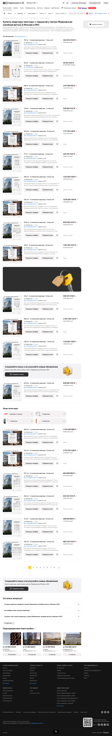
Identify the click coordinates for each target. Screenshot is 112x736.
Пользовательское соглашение (47, 712)
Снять (31, 690)
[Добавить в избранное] (57, 53)
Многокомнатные (8, 690)
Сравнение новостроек (63, 675)
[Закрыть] (108, 13)
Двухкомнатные (7, 695)
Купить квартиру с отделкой (65, 703)
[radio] (33, 567)
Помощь (76, 712)
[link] (106, 3)
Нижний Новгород (8, 680)
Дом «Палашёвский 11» (30, 44)
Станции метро (61, 673)
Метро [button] (91, 13)
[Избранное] (63, 3)
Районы (59, 670)
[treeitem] (8, 8)
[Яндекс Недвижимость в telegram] (108, 712)
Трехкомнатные (7, 700)
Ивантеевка (33, 680)
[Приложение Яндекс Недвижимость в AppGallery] (105, 724)
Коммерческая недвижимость (92, 670)
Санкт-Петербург (8, 670)
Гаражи (86, 673)
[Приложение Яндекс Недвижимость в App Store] (99, 724)
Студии (5, 693)
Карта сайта (83, 712)
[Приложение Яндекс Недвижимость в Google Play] (102, 724)
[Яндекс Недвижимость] (13, 3)
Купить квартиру (62, 690)
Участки (86, 668)
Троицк (32, 678)
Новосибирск (6, 673)
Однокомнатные (7, 698)
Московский (33, 675)
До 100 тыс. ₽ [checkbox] (10, 287)
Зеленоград (33, 673)
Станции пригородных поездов (66, 678)
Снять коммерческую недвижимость (67, 698)
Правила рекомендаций (64, 712)
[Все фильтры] (4, 13)
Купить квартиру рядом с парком (66, 693)
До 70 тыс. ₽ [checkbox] (33, 282)
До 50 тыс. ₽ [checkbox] (22, 282)
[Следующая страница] (58, 567)
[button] (67, 3)
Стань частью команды (29, 712)
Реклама (18, 712)
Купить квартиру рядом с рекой (66, 695)
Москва (5, 668)
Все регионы (60, 668)
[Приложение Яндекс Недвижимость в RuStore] (108, 724)
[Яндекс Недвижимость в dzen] (105, 712)
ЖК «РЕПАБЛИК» (29, 67)
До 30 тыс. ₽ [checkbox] (10, 282)
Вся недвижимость (8, 712)
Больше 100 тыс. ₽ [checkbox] (25, 287)
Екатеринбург (7, 675)
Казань (5, 678)
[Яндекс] (106, 732)
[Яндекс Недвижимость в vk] (102, 712)
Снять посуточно (35, 693)
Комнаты (86, 675)
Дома (85, 678)
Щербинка (33, 668)
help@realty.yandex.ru (37, 723)
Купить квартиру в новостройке (66, 700)
